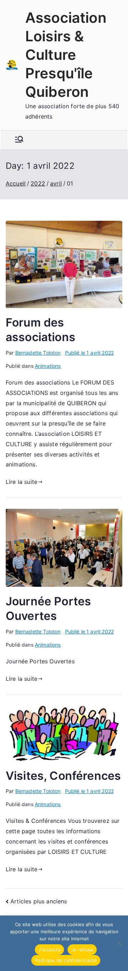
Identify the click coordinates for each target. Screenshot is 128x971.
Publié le (89, 353)
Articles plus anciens (38, 901)
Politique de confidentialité (66, 960)
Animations (48, 366)
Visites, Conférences (63, 776)
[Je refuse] (119, 943)
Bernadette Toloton (38, 353)
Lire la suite (21, 481)
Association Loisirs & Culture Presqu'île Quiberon (65, 54)
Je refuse (82, 949)
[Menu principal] (19, 140)
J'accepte (49, 949)
